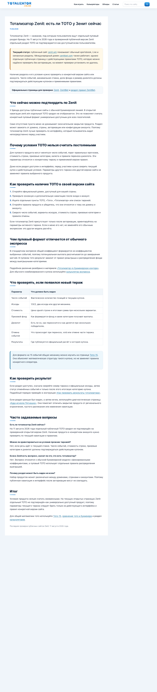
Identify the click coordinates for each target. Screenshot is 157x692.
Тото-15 (94, 355)
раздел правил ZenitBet (83, 90)
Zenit (56, 90)
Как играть (79, 4)
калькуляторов (17, 519)
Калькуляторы (93, 4)
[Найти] (147, 4)
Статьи (115, 4)
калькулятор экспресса (78, 272)
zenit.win (52, 52)
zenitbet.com (66, 55)
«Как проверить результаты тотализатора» (78, 393)
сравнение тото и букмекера (77, 516)
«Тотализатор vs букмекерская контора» (78, 268)
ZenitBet (64, 90)
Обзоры (105, 4)
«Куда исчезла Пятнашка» (23, 403)
